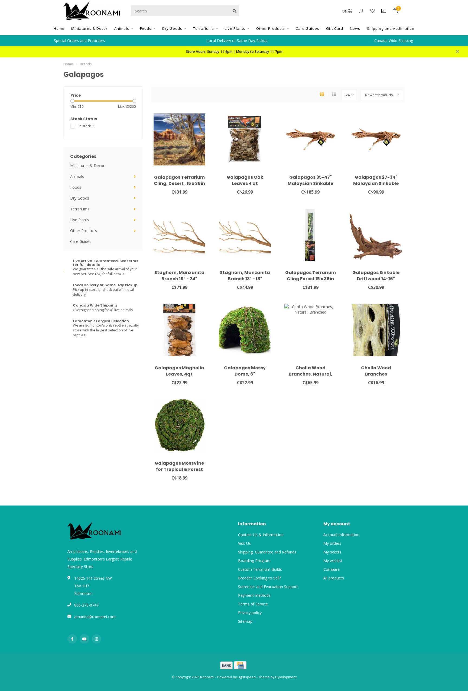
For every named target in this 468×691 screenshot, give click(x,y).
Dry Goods (172, 28)
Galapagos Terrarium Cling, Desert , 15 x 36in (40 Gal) (179, 183)
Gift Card (334, 28)
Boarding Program (254, 560)
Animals (121, 28)
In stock (87, 126)
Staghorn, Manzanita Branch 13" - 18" (245, 275)
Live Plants (235, 28)
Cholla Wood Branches (376, 371)
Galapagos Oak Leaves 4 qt (245, 180)
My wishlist (333, 560)
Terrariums (203, 28)
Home (59, 28)
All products (333, 578)
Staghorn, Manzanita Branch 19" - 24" (179, 275)
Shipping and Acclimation (390, 28)
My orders (332, 543)
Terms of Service (253, 604)
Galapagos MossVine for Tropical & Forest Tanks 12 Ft (179, 469)
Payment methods (254, 595)
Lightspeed (247, 677)
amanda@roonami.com (95, 616)
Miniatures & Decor (89, 28)
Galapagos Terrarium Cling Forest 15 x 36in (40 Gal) (310, 278)
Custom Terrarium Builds (260, 569)
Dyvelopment (286, 677)
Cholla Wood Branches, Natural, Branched (310, 374)
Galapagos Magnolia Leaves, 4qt (179, 371)
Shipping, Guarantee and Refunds (267, 552)
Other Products (270, 28)
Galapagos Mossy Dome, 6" (245, 371)
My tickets (332, 552)
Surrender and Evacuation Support (268, 586)
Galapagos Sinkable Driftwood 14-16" (375, 275)
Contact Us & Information (261, 534)
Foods (145, 28)
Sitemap (245, 621)
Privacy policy (250, 612)
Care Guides (307, 28)
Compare (331, 569)
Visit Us (244, 543)
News (355, 28)
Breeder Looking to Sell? (259, 578)
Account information (341, 534)
